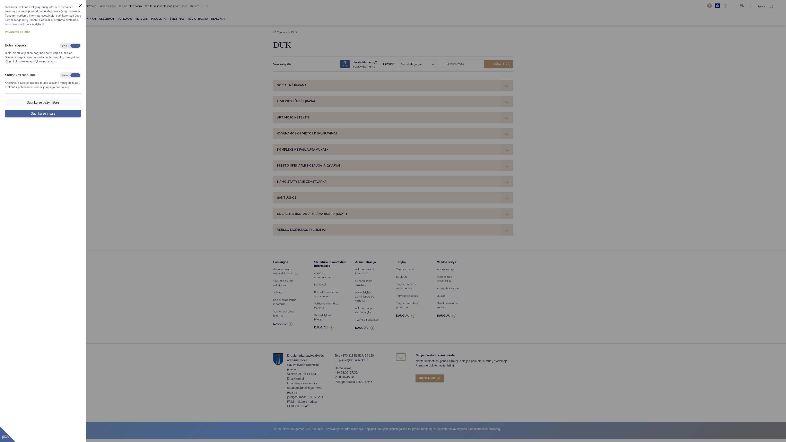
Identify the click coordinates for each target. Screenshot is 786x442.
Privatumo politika (17, 31)
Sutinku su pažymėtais (43, 102)
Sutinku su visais (43, 113)
